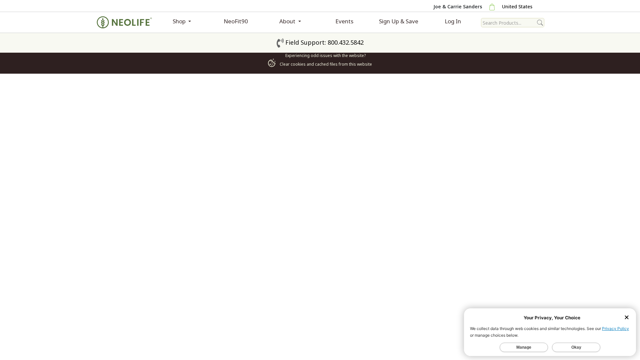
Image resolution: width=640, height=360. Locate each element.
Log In (453, 21)
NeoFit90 (236, 21)
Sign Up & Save (398, 21)
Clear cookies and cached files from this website (325, 64)
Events (344, 21)
